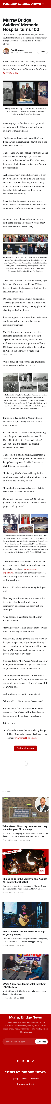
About (24, 1078)
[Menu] (47, 4)
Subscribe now (25, 748)
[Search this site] (43, 4)
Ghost (31, 1084)
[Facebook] (18, 1061)
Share (42, 51)
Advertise (35, 1078)
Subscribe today (10, 72)
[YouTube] (28, 1061)
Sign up (15, 1078)
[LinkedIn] (23, 1061)
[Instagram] (33, 1061)
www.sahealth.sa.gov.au (25, 737)
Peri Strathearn (18, 50)
